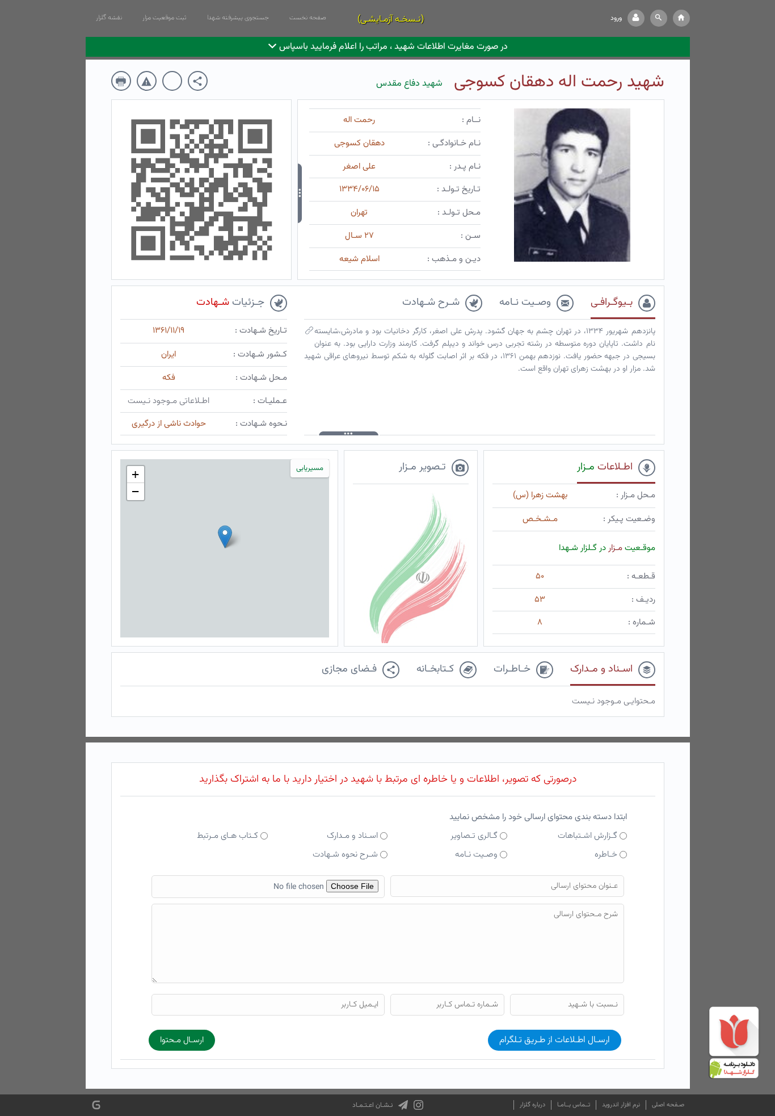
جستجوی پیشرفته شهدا (238, 17)
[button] (658, 18)
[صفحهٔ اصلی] (681, 18)
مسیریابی (309, 468)
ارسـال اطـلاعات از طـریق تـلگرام (554, 1040)
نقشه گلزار (109, 17)
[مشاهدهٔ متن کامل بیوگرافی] (309, 333)
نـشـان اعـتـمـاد (372, 1105)
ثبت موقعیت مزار (164, 17)
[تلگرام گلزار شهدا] (403, 1105)
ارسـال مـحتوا (182, 1040)
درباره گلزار (532, 1105)
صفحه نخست (307, 17)
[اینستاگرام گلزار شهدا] (418, 1105)
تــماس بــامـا (573, 1105)
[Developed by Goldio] (96, 1105)
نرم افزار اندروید (621, 1105)
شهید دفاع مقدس (409, 84)
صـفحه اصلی (668, 1105)
